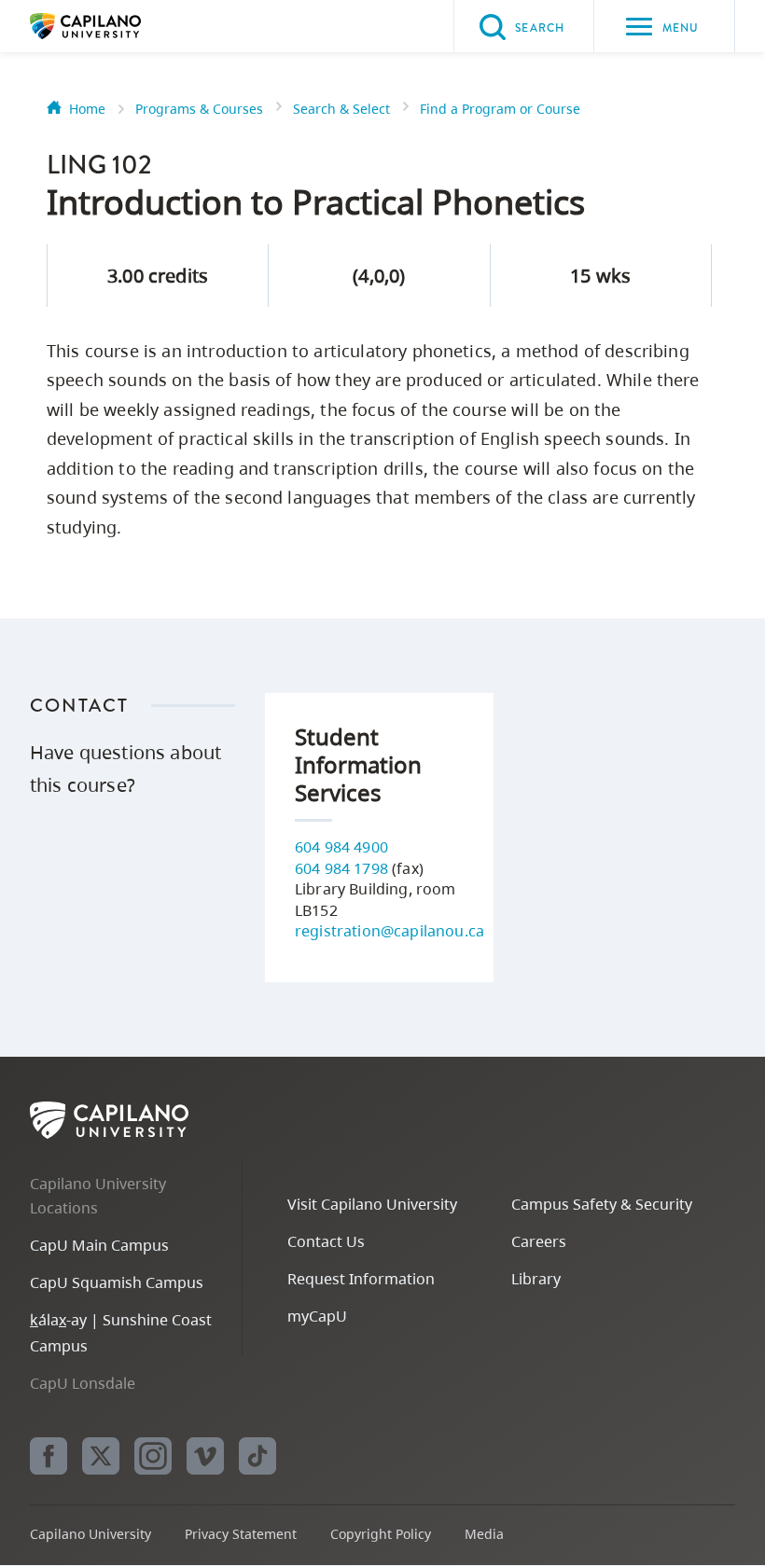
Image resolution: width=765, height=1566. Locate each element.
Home (87, 109)
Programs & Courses (199, 109)
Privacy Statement (241, 1534)
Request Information (361, 1278)
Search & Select (341, 109)
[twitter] (100, 1456)
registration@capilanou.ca (389, 931)
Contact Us (326, 1241)
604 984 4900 (341, 847)
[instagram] (153, 1456)
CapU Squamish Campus (116, 1282)
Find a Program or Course (500, 109)
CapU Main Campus (99, 1245)
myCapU (317, 1316)
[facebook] (48, 1456)
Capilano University (114, 26)
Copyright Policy (380, 1534)
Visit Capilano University (372, 1204)
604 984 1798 (341, 868)
